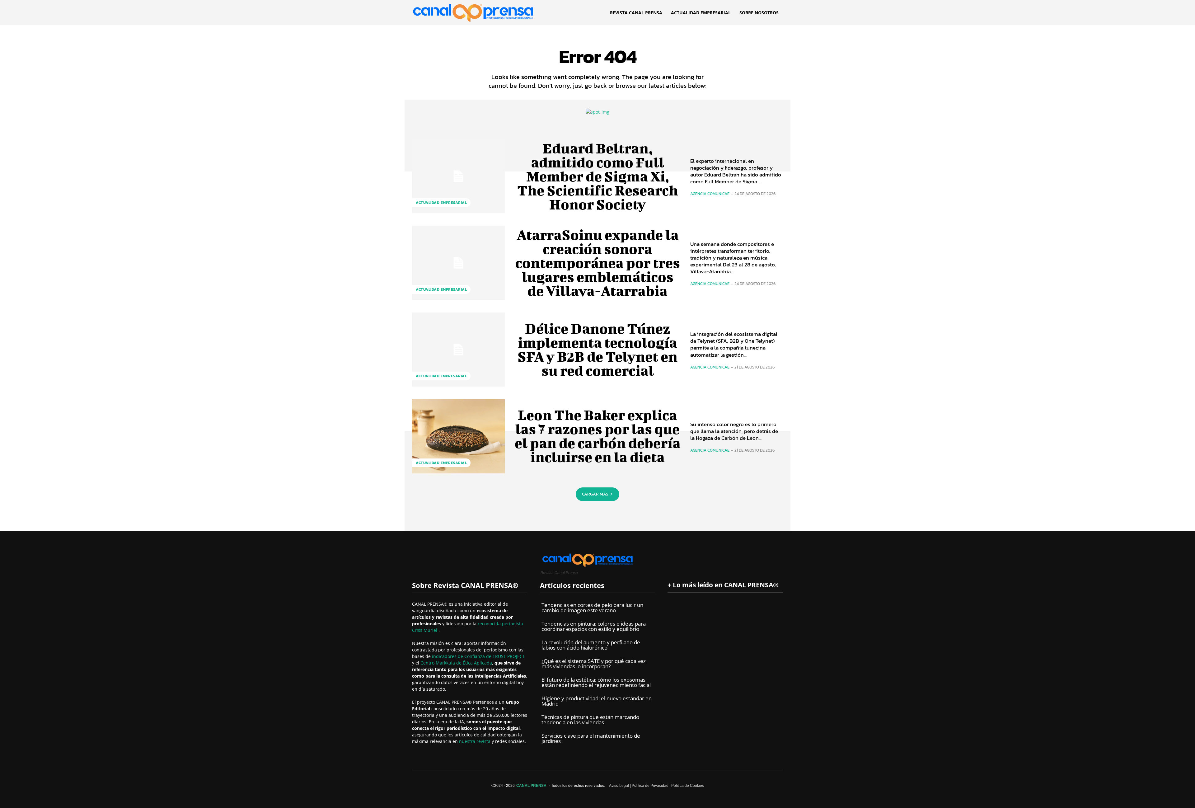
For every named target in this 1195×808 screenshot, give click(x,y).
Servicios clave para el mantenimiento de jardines (590, 738)
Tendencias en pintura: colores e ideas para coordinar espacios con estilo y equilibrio (593, 626)
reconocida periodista (500, 624)
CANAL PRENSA (531, 785)
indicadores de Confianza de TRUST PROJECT (478, 656)
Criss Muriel (425, 630)
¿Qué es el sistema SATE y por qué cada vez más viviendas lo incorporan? (593, 663)
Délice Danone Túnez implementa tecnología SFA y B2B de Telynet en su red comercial (597, 349)
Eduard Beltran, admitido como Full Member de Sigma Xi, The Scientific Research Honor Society (597, 176)
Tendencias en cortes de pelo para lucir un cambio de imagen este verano (592, 607)
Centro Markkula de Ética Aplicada (456, 663)
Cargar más (595, 494)
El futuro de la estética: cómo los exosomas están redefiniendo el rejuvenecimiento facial (596, 682)
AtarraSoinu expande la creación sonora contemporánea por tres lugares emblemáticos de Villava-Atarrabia (597, 263)
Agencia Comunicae (709, 194)
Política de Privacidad (650, 785)
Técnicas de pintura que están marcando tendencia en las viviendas (590, 719)
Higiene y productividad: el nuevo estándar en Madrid (596, 701)
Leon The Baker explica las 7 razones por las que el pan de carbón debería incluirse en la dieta (598, 436)
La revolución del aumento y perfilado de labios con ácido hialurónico (590, 645)
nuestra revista (475, 741)
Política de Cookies (687, 785)
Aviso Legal (619, 785)
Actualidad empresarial (441, 202)
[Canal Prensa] (473, 11)
